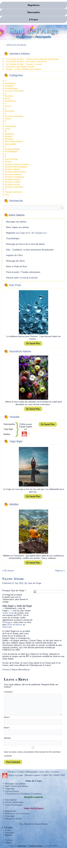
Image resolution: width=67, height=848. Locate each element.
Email (7, 728)
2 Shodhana (24, 794)
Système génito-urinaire (15, 172)
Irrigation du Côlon (14, 255)
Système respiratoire (14, 187)
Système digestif (12, 169)
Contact (20, 772)
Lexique (54, 772)
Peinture (9, 840)
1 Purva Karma (12, 794)
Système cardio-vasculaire (17, 164)
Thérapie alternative (13, 192)
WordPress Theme (36, 846)
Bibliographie (32, 772)
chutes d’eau (8, 613)
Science (8, 161)
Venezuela (7, 627)
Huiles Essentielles (13, 805)
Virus (7, 194)
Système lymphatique (14, 177)
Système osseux (12, 184)
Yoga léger (10, 788)
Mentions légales (32, 775)
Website (7, 738)
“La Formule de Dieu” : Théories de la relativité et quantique (32, 59)
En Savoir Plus (33, 343)
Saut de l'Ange (33, 30)
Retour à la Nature (13, 818)
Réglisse (59, 570)
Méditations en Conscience (17, 813)
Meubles (8, 136)
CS (28, 434)
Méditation (9, 134)
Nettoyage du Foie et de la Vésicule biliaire (25, 244)
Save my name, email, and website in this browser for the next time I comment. (32, 754)
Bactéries (9, 96)
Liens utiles (44, 772)
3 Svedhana (36, 794)
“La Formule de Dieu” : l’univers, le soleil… (24, 64)
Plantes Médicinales (14, 802)
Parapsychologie (12, 149)
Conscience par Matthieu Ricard (19, 67)
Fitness (8, 118)
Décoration (9, 111)
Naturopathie (33, 12)
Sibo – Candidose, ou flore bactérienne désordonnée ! (30, 250)
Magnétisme (33, 5)
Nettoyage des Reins (15, 261)
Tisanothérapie (12, 238)
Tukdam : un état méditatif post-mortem (23, 69)
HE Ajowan (9, 570)
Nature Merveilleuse (14, 141)
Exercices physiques (14, 116)
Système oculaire (12, 182)
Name (7, 717)
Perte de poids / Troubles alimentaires (23, 272)
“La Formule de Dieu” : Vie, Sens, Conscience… (27, 61)
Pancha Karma (12, 791)
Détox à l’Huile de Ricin (16, 266)
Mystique (9, 139)
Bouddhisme (10, 101)
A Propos (33, 19)
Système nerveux (13, 179)
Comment (8, 692)
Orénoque (7, 622)
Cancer (8, 106)
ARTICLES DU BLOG (16, 45)
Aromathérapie (11, 88)
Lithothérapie (10, 126)
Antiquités (9, 86)
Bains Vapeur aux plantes (17, 227)
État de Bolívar (15, 624)
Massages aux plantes (16, 222)
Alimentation (10, 83)
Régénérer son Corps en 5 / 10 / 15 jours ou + (26, 233)
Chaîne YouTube (15, 775)
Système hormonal (13, 174)
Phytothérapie (11, 151)
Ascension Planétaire (14, 91)
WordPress (22, 846)
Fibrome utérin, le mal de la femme (22, 278)
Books (7, 98)
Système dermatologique (16, 167)
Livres (7, 129)
